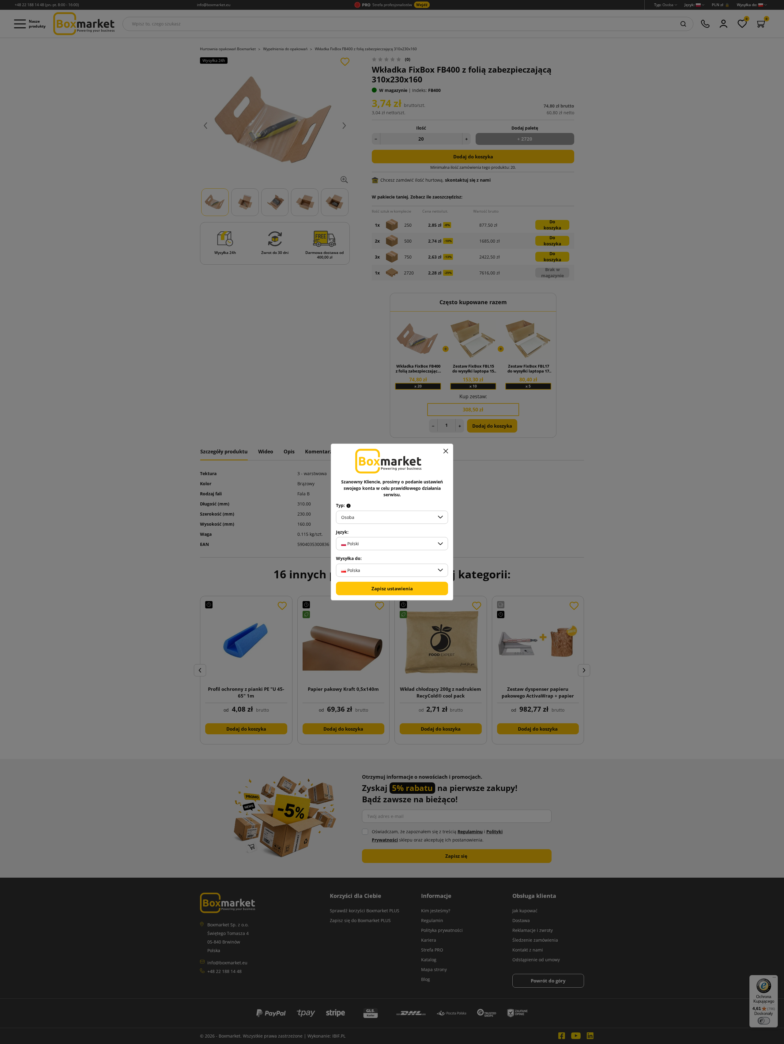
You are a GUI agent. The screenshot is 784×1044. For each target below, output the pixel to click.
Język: (342, 532)
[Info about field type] (348, 505)
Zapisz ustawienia (392, 588)
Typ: (341, 505)
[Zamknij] (445, 451)
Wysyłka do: (349, 558)
